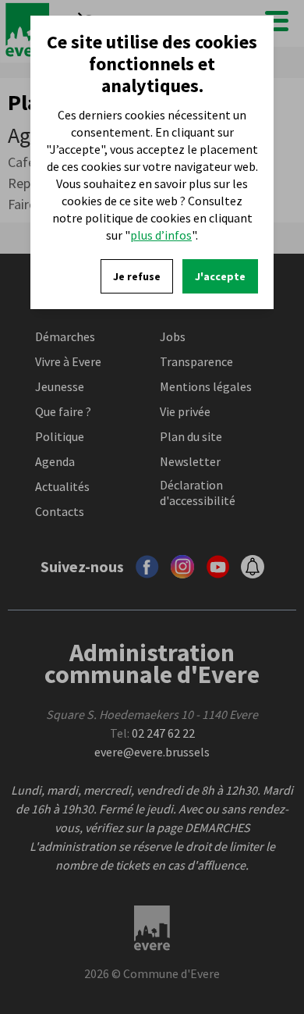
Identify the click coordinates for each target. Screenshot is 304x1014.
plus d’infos (161, 235)
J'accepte (220, 276)
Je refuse (137, 276)
